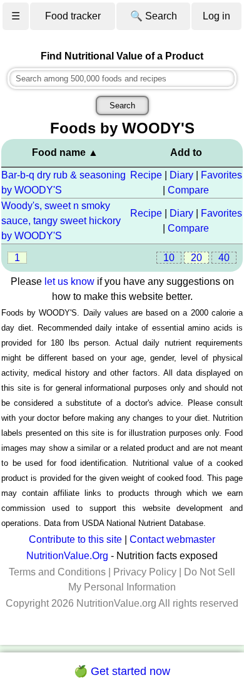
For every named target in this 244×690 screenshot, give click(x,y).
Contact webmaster (172, 539)
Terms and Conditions (57, 572)
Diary (181, 175)
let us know (69, 281)
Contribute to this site (75, 539)
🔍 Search (153, 16)
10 (169, 257)
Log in (216, 16)
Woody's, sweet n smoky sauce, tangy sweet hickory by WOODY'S (61, 220)
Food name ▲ (65, 152)
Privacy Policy (144, 572)
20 (196, 257)
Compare (188, 190)
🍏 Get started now (122, 671)
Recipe (146, 175)
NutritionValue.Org (67, 555)
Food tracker (73, 16)
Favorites (221, 175)
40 (224, 257)
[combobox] (122, 78)
